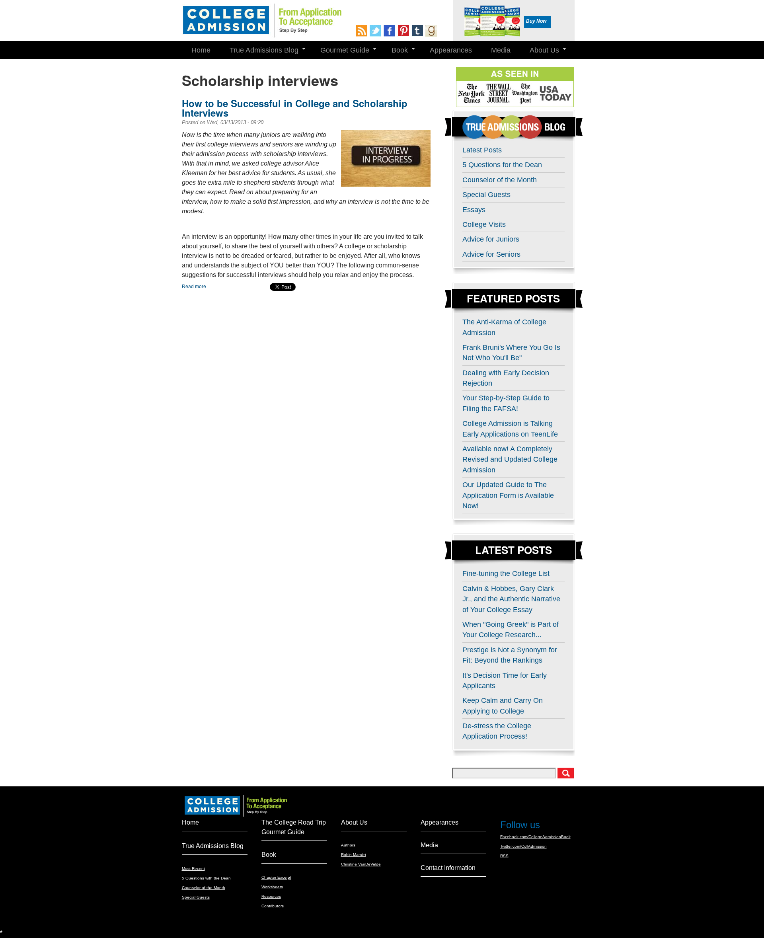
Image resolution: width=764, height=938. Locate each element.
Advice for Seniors (491, 254)
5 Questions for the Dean (502, 165)
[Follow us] (377, 31)
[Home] (261, 21)
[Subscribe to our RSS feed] (363, 31)
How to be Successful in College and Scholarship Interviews (294, 107)
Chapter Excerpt (276, 877)
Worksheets (272, 887)
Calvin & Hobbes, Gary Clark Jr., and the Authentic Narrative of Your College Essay (511, 599)
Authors (348, 845)
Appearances (451, 50)
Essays (473, 210)
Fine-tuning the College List (506, 573)
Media (501, 50)
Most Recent (193, 868)
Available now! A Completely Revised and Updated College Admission (509, 459)
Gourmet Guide (340, 50)
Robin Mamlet (353, 854)
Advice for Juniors (490, 239)
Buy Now (536, 21)
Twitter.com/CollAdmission (523, 846)
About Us (539, 50)
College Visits (484, 224)
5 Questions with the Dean (206, 878)
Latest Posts (482, 150)
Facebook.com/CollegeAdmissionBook (535, 837)
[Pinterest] (404, 31)
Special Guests (486, 195)
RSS (504, 856)
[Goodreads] (432, 31)
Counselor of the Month (499, 180)
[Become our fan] (391, 31)
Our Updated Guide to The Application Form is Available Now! (508, 495)
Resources (271, 896)
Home (200, 50)
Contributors (272, 906)
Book (395, 50)
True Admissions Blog (259, 50)
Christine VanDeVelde (361, 864)
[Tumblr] (418, 31)
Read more (194, 286)
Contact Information (448, 867)
